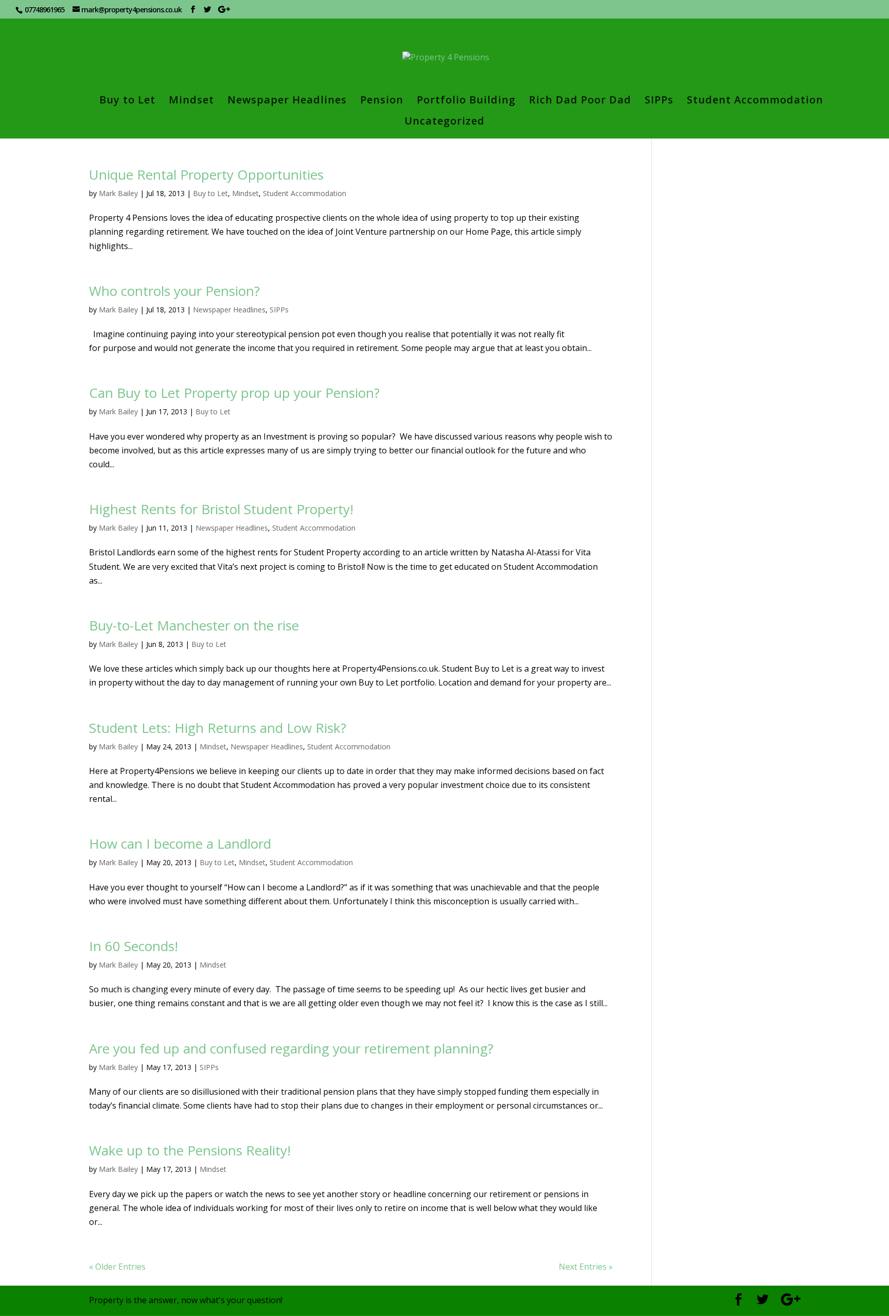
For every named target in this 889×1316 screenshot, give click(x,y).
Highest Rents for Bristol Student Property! (221, 509)
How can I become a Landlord (180, 843)
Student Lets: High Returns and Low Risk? (217, 727)
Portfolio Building (466, 101)
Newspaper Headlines (287, 101)
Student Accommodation (755, 101)
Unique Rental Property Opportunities (206, 174)
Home (70, 101)
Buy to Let (127, 101)
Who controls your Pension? (174, 291)
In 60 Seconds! (133, 946)
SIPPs (659, 101)
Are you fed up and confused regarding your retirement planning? (291, 1048)
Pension (381, 101)
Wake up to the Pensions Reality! (190, 1150)
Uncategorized (444, 122)
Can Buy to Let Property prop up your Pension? (234, 392)
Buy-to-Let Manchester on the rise (194, 625)
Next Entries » (586, 1266)
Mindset (191, 101)
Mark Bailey (118, 193)
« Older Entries (117, 1266)
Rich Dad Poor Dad (580, 101)
